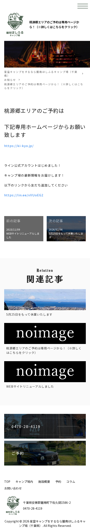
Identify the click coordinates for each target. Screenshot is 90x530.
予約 (58, 481)
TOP (7, 481)
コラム (70, 481)
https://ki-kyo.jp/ (19, 145)
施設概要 (44, 481)
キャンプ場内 (24, 481)
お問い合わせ (13, 488)
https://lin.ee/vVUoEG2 (23, 195)
